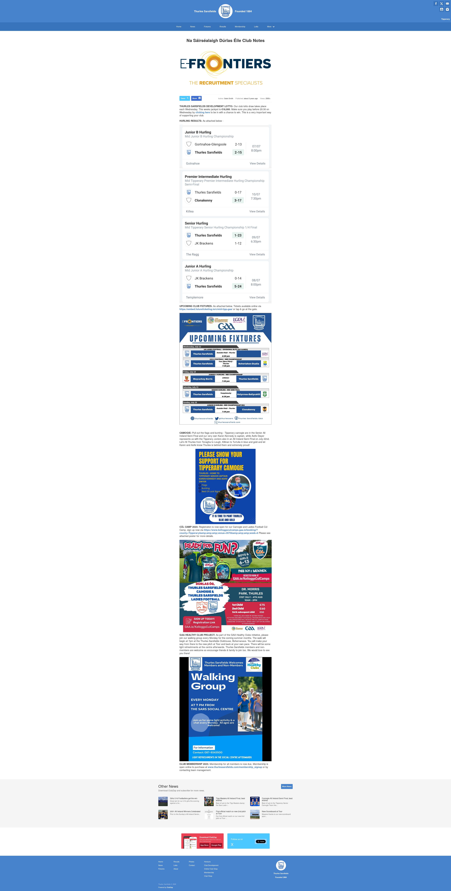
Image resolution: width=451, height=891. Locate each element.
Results (223, 27)
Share (194, 98)
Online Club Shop (211, 869)
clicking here (203, 112)
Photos (191, 862)
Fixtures (207, 27)
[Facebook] (436, 3)
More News (287, 786)
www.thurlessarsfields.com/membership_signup (235, 767)
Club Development (211, 865)
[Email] (447, 3)
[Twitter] (441, 3)
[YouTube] (441, 9)
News (192, 27)
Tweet (183, 98)
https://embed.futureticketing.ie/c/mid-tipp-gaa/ (205, 309)
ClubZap (170, 887)
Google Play (216, 845)
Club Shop (208, 876)
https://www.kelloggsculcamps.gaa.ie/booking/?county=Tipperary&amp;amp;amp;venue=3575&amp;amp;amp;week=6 (218, 531)
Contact (192, 865)
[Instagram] (447, 9)
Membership (240, 27)
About (176, 869)
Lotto (256, 27)
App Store (204, 845)
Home (178, 27)
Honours (207, 862)
